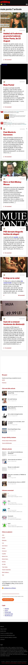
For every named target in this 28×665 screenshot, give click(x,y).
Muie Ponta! (8, 85)
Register (7, 608)
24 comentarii (8, 107)
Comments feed (9, 614)
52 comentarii (8, 252)
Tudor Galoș (4, 567)
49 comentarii (21, 295)
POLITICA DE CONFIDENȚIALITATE (7, 635)
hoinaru (3, 548)
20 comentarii (8, 156)
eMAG (3, 380)
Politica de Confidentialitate (11, 662)
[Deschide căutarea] (5, 4)
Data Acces (24, 662)
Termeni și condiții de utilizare (6, 633)
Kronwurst (4, 551)
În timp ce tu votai (11, 278)
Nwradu (4, 561)
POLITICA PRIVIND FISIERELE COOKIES (8, 637)
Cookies (19, 662)
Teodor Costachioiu (6, 569)
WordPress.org (8, 615)
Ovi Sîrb (4, 564)
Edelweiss (4, 540)
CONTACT (2, 639)
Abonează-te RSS (8, 599)
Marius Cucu (5, 556)
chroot (3, 662)
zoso (3, 535)
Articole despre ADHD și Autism (9, 440)
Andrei (3, 537)
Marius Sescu (5, 559)
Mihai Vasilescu (5, 572)
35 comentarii (8, 206)
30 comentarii (8, 59)
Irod (3, 543)
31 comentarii (8, 348)
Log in (6, 610)
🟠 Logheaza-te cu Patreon (9, 588)
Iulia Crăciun (4, 545)
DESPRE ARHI (3, 631)
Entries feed (8, 612)
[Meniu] (27, 4)
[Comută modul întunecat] (2, 4)
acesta (16, 237)
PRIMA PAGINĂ (3, 629)
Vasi (3, 575)
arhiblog (5, 1)
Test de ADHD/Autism (7, 443)
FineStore (4, 382)
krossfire (4, 553)
